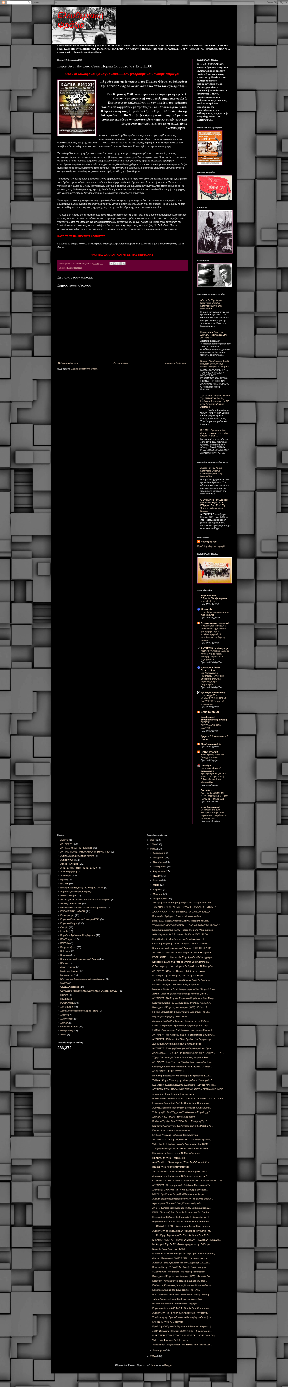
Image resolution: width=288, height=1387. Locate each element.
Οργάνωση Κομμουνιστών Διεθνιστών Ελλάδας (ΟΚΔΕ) (89, 990)
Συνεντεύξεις (67, 1018)
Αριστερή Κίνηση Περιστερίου (210, 669)
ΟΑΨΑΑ (64, 983)
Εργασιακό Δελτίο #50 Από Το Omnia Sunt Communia (180, 1103)
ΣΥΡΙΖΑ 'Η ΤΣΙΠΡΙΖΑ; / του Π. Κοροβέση (173, 1116)
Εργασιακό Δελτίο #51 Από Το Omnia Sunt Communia (180, 961)
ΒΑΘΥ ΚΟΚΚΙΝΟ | (210, 712)
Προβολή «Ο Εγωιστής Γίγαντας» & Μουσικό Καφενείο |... (182, 1326)
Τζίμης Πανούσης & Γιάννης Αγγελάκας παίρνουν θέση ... (182, 1057)
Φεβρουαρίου (160, 898)
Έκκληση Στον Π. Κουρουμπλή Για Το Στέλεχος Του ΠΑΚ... (182, 902)
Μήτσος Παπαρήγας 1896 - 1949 (169, 1016)
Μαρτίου (157, 894)
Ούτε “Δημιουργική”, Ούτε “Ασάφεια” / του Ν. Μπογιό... (181, 943)
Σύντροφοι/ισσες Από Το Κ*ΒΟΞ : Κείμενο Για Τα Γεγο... (181, 1148)
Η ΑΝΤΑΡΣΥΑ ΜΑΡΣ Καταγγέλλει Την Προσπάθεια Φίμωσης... (184, 1253)
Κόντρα (64, 963)
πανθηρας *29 (208, 541)
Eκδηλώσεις (66, 1030)
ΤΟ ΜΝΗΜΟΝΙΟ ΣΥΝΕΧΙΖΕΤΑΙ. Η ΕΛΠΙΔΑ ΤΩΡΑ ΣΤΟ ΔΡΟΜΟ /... (187, 925)
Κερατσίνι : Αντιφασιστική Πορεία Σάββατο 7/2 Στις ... (180, 1280)
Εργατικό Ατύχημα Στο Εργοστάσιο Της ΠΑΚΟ (176, 1289)
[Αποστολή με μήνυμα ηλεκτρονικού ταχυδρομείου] (111, 263)
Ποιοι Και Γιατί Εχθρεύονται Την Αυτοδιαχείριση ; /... (179, 939)
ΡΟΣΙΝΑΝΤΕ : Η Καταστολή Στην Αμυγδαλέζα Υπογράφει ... (183, 957)
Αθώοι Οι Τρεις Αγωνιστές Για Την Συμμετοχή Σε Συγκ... (181, 1262)
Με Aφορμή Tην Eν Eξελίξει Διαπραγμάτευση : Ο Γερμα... (182, 1244)
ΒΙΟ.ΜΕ (64, 883)
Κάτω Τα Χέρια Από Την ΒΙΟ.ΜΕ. (169, 1249)
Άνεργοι (64, 840)
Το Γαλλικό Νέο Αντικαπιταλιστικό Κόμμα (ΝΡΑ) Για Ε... (180, 1171)
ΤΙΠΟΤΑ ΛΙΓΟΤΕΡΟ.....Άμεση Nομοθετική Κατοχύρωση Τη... (183, 1226)
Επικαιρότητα (67, 915)
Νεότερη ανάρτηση (68, 363)
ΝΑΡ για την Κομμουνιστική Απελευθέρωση (82, 979)
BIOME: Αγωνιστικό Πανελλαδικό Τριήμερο (174, 1303)
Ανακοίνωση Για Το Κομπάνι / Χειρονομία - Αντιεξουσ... (180, 1312)
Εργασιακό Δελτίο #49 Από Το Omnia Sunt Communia (180, 1221)
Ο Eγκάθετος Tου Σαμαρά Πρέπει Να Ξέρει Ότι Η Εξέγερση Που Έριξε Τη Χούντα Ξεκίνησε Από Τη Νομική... (214, 505)
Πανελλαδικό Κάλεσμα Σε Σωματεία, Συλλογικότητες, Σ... (181, 1217)
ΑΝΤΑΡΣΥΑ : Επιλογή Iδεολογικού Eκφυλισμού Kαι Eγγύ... (182, 1048)
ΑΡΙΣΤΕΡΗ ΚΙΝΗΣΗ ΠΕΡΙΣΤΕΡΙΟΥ (78, 867)
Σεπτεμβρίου (160, 866)
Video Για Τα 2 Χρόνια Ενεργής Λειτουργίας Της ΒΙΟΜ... (181, 1144)
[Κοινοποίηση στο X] (117, 263)
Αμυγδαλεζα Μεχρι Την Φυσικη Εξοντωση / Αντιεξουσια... (182, 1107)
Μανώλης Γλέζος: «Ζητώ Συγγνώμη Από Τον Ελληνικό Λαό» (183, 989)
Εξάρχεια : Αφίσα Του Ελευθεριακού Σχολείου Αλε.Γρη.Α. (181, 1002)
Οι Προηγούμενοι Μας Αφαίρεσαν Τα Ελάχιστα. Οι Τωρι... (182, 1066)
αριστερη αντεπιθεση (213, 692)
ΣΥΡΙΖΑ (64, 1022)
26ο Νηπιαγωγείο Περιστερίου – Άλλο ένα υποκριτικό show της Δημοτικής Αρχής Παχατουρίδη (212, 679)
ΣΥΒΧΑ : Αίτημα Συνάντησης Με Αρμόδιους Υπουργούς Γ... (183, 1080)
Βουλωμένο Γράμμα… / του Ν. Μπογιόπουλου (176, 916)
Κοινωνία (65, 955)
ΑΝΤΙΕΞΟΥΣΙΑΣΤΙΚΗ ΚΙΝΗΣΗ (76, 848)
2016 (153, 844)
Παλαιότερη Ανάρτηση (175, 363)
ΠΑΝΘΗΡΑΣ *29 (209, 752)
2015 (153, 849)
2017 (153, 840)
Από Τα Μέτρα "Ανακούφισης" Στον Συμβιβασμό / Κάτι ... (182, 1162)
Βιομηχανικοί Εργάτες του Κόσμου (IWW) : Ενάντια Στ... (181, 1007)
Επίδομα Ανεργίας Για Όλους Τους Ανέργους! (175, 984)
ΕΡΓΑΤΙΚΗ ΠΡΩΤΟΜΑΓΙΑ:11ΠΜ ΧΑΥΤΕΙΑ (211, 725)
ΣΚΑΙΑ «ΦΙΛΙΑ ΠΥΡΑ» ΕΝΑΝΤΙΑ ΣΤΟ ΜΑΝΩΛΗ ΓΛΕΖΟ (181, 911)
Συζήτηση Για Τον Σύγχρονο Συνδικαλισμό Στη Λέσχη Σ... (182, 1112)
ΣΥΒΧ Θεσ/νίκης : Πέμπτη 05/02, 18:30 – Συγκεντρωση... (182, 1331)
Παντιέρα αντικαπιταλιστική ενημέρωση (211, 768)
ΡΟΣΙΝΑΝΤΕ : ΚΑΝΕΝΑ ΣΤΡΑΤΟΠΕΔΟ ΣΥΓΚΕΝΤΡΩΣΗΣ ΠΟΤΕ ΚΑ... (188, 1098)
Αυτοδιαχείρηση (68, 871)
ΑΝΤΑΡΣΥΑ (66, 844)
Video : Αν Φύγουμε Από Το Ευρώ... (171, 1340)
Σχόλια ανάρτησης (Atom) (84, 368)
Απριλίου (158, 889)
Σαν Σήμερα (66, 1006)
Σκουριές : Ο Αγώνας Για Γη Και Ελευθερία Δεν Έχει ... (180, 1189)
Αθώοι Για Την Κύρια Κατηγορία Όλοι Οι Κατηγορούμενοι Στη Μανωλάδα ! (211, 304)
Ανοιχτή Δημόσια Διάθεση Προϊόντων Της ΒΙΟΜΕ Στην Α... (182, 1198)
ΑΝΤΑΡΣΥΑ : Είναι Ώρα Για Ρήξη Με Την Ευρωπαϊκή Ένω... (183, 1062)
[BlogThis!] (114, 263)
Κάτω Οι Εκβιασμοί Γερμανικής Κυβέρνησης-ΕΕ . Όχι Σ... (182, 1025)
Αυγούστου (159, 871)
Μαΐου (156, 884)
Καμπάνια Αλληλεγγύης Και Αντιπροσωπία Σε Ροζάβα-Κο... (183, 1126)
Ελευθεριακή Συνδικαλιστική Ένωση (214, 718)
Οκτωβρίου (159, 862)
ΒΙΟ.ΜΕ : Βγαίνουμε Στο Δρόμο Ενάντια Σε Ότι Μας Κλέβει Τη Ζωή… (214, 433)
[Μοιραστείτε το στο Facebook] (120, 263)
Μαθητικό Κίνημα (69, 971)
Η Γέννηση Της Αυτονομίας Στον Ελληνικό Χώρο (177, 975)
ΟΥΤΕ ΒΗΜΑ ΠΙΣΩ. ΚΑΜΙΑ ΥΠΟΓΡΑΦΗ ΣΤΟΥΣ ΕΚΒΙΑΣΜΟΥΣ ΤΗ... (188, 1180)
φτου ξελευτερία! (210, 807)
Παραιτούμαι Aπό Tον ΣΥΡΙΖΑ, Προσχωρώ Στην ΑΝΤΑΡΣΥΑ (213, 335)
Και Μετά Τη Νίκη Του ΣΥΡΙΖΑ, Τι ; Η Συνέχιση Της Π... (181, 1121)
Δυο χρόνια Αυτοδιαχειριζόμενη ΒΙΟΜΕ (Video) (176, 1043)
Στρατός (64, 1014)
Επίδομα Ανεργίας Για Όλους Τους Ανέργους (175, 1135)
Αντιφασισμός (67, 859)
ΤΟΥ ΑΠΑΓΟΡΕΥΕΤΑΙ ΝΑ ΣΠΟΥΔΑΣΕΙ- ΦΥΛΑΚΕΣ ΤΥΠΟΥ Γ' (184, 907)
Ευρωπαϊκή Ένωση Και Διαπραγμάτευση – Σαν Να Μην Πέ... (184, 1084)
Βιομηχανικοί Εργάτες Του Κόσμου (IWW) (82, 887)
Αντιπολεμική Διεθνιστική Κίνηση (77, 855)
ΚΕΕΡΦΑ (65, 943)
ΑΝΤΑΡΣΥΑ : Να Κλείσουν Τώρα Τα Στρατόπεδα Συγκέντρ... (183, 1034)
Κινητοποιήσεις (74, 268)
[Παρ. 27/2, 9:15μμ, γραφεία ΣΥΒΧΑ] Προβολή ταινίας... (181, 920)
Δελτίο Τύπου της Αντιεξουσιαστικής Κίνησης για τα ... (180, 993)
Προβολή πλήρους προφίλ (211, 546)
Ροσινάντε (206, 790)
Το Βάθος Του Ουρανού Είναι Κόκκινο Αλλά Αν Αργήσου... (182, 980)
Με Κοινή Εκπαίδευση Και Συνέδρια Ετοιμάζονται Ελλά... (181, 1075)
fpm (153, 1365)
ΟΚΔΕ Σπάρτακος (69, 986)
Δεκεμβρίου (159, 853)
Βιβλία (63, 879)
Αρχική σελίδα (121, 363)
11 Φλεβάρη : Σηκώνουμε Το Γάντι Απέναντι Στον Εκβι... (181, 1235)
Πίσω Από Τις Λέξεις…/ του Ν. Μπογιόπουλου (176, 1153)
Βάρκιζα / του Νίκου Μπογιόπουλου (171, 1166)
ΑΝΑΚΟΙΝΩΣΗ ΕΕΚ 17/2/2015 (168, 1071)
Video (63, 1034)
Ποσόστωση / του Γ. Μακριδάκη (169, 1157)
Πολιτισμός (66, 998)
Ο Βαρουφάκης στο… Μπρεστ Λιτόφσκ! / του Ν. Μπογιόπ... (183, 966)
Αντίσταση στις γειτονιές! (215, 623)
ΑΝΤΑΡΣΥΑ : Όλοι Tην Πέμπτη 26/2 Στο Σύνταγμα (178, 971)
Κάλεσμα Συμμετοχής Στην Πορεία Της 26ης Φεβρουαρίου (182, 930)
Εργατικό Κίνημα (69, 923)
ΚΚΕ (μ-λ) (65, 951)
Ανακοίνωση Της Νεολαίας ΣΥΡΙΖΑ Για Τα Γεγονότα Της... (182, 1230)
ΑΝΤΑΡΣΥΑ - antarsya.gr (214, 648)
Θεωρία (64, 927)
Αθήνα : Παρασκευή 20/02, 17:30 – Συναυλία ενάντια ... (181, 1258)
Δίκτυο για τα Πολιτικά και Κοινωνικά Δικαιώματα (85, 899)
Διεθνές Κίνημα (68, 895)
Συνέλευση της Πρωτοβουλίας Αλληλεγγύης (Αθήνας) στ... (182, 1317)
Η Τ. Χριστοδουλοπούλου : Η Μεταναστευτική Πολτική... (181, 1294)
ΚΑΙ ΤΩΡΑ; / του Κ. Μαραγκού (168, 1321)
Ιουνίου (157, 880)
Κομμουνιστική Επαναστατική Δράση (79, 959)
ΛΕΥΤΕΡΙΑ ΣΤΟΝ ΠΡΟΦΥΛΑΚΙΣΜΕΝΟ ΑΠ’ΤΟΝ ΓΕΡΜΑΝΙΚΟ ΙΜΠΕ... (188, 1089)
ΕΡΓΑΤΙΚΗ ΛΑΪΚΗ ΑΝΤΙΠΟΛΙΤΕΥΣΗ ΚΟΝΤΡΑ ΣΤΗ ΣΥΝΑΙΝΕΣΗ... (186, 1239)
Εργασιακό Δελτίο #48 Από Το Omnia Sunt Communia (180, 1308)
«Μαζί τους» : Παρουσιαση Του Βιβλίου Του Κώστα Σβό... (182, 1344)
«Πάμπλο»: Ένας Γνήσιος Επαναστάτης (173, 1094)
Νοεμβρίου (159, 857)
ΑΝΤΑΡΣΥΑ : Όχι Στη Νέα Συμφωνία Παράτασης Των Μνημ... (184, 998)
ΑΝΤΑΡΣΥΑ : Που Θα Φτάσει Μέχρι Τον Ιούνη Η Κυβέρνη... (183, 952)
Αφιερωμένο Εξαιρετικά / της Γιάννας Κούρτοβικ (177, 1203)
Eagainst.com (208, 595)
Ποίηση (64, 994)
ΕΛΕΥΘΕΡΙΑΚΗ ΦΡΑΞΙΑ (72, 911)
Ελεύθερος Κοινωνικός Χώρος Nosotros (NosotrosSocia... (182, 1285)
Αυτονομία (65, 875)
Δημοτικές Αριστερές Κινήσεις (75, 891)
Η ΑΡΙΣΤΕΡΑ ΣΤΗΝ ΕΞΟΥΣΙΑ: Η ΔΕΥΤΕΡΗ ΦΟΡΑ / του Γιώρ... (184, 1335)
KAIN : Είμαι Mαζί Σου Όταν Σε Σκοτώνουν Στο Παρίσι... (181, 1212)
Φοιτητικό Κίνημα (69, 1026)
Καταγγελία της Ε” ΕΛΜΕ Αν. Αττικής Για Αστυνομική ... (180, 1267)
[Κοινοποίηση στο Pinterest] (124, 263)
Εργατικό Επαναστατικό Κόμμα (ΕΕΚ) (80, 919)
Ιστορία (64, 931)
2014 (153, 1356)
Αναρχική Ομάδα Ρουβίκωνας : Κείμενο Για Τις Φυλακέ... (181, 1021)
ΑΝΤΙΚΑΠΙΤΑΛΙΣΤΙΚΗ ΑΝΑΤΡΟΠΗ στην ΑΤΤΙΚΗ (85, 851)
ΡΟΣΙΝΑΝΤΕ (67, 1002)
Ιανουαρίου (159, 1350)
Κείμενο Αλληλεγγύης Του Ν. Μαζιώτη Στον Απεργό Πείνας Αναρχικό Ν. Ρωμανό (215, 364)
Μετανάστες (66, 975)
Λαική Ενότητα (68, 967)
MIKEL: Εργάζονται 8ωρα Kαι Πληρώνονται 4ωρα (178, 1194)
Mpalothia (206, 609)
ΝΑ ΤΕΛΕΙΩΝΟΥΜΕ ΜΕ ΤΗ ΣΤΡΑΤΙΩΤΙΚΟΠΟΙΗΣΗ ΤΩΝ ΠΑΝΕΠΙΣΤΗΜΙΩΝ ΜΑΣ (214, 796)
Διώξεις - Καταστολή (71, 903)
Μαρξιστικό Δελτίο (211, 744)
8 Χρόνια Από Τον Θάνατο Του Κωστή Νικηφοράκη (178, 1271)
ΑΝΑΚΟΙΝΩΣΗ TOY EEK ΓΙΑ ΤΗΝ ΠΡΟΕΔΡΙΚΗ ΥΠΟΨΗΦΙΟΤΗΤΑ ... (188, 1053)
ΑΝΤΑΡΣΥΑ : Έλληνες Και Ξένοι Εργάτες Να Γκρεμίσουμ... (182, 1039)
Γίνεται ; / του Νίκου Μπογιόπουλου (171, 1130)
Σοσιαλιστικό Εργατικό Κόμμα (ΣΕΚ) (79, 1010)
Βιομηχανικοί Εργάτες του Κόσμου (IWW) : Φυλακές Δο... (182, 1276)
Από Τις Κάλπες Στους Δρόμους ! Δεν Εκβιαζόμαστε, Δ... (181, 1208)
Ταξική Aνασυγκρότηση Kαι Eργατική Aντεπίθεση (177, 1299)
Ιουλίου (157, 875)
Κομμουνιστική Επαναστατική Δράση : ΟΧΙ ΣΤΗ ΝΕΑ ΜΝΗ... (183, 948)
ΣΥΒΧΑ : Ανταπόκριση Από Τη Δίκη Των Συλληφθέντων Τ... (183, 1030)
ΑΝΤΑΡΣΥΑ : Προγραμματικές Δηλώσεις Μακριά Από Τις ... (182, 1185)
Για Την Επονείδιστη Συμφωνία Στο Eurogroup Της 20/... (181, 1011)
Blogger (168, 1365)
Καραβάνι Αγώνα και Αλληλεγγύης (77, 935)
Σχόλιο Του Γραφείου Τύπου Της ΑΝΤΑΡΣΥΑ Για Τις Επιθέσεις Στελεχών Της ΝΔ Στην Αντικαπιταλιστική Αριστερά (215, 401)
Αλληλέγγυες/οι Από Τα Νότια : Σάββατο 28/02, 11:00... (181, 934)
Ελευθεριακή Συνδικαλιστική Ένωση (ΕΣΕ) (82, 907)
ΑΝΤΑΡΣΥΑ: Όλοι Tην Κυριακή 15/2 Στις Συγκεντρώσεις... (182, 1139)
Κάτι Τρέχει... (67, 939)
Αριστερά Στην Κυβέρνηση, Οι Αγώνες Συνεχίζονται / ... (180, 1176)
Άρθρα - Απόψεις (69, 863)
